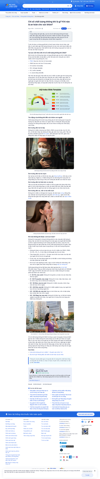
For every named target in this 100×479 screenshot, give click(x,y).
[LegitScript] (66, 450)
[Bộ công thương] (62, 442)
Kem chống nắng (37, 9)
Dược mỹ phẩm (27, 424)
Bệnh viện (43, 433)
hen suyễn (46, 133)
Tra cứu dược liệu (45, 428)
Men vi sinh (59, 9)
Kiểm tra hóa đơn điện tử (11, 445)
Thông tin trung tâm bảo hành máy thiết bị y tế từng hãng (12, 455)
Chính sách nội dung (10, 433)
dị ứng (62, 193)
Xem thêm (37, 362)
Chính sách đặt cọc (10, 431)
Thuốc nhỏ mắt (45, 9)
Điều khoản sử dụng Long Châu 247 (11, 463)
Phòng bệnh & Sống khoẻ (27, 16)
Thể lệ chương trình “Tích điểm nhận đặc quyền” (11, 459)
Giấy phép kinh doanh (10, 426)
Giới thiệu (7, 421)
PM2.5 (31, 61)
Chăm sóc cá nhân (27, 428)
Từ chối (87, 475)
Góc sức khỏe (15, 16)
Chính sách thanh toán (10, 442)
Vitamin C (75, 9)
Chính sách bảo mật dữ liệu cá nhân (12, 448)
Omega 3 (23, 9)
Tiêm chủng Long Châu (29, 435)
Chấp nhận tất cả (87, 471)
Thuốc (25, 426)
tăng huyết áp (58, 176)
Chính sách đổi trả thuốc (11, 435)
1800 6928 (92, 1)
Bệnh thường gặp (45, 431)
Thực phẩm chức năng (29, 421)
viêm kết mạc (56, 194)
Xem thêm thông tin (34, 380)
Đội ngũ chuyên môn (46, 435)
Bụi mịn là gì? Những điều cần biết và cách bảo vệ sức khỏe (46, 354)
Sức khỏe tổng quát (47, 384)
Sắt (30, 9)
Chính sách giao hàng (10, 438)
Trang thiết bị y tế (27, 431)
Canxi (18, 9)
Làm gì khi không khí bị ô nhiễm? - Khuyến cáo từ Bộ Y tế (46, 352)
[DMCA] (66, 446)
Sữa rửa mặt (53, 9)
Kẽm (28, 9)
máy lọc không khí (62, 264)
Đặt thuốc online (27, 433)
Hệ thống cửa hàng (10, 424)
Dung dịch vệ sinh (68, 9)
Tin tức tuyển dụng (46, 438)
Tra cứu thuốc (44, 424)
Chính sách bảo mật (10, 440)
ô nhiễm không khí (37, 384)
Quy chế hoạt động (10, 428)
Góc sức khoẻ (44, 421)
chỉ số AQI (64, 267)
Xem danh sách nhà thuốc (86, 414)
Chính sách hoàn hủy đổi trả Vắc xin (12, 451)
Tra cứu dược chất (45, 426)
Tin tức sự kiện (45, 440)
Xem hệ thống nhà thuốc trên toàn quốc (25, 414)
